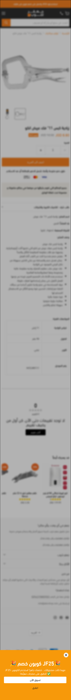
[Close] (66, 655)
